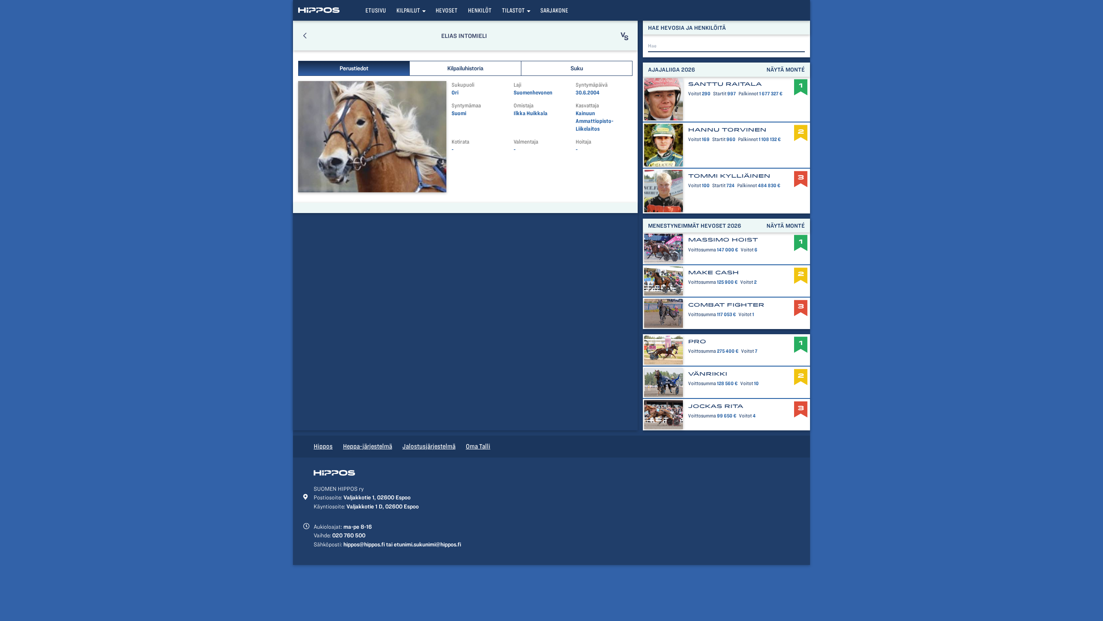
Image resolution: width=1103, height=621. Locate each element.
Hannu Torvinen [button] (727, 130)
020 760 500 (348, 535)
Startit (719, 93)
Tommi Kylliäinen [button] (729, 176)
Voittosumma (702, 249)
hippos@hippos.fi (364, 544)
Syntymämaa (466, 105)
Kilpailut (408, 10)
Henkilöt (480, 10)
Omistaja (523, 105)
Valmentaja (526, 141)
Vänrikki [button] (707, 374)
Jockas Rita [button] (715, 406)
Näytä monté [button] (785, 69)
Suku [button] (576, 68)
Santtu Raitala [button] (725, 84)
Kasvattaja (587, 105)
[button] (304, 36)
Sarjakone (554, 10)
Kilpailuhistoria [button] (465, 68)
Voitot (694, 93)
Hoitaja (583, 141)
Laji (517, 85)
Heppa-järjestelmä (367, 446)
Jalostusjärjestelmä (428, 446)
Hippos (323, 446)
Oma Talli (478, 446)
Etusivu (375, 10)
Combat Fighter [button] (726, 305)
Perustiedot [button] (354, 68)
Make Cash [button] (713, 273)
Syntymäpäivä (592, 85)
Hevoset (447, 10)
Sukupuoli (463, 85)
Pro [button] (697, 342)
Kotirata (460, 141)
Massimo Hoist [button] (723, 240)
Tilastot (513, 10)
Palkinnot (748, 93)
